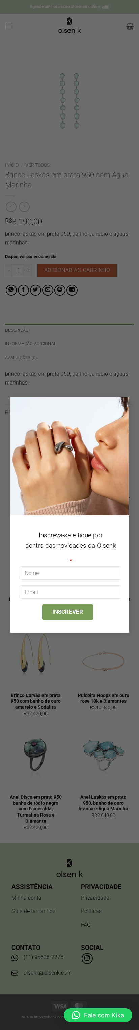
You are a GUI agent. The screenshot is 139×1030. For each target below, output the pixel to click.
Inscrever (67, 611)
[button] (98, 1015)
